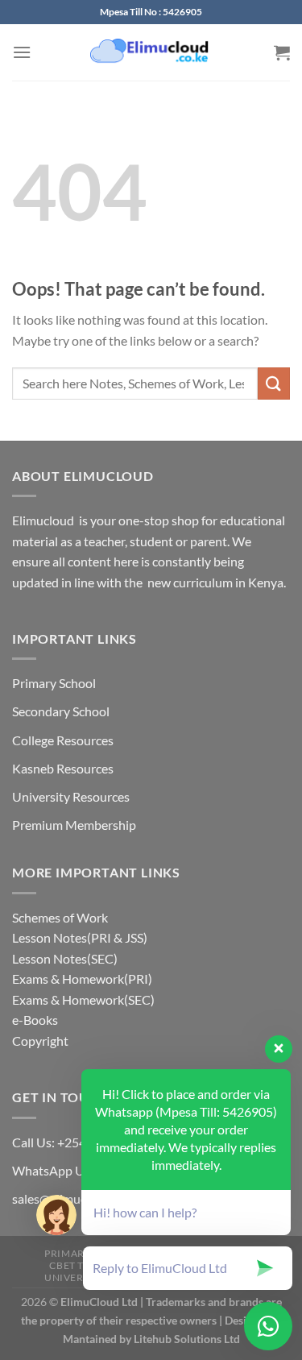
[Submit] (274, 383)
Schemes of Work (60, 917)
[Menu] (21, 52)
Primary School (54, 682)
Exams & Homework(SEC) (83, 999)
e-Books (35, 1019)
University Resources (71, 796)
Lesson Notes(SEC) (65, 958)
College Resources (63, 740)
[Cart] (282, 52)
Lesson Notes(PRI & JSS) (79, 937)
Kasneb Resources (63, 768)
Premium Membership (74, 824)
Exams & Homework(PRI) (82, 978)
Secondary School (61, 711)
